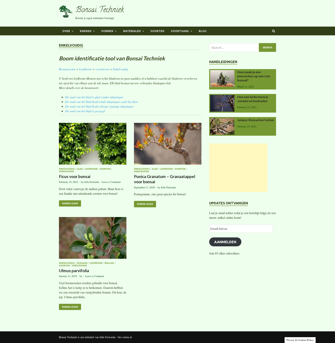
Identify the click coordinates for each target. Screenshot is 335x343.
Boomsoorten (67, 69)
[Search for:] (242, 47)
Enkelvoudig (120, 69)
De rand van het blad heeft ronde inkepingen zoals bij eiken (101, 102)
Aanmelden (225, 242)
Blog (202, 31)
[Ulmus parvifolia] (92, 238)
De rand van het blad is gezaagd (85, 111)
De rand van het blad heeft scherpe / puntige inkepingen (99, 106)
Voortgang (180, 31)
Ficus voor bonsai (74, 176)
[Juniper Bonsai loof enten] (222, 120)
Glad (80, 169)
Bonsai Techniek (99, 10)
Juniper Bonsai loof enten (255, 120)
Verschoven (66, 171)
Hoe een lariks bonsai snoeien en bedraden (252, 99)
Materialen (132, 31)
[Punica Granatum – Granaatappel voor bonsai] (167, 144)
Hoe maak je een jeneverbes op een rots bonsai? (253, 76)
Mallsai (109, 263)
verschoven (102, 69)
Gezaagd (82, 263)
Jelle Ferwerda (91, 182)
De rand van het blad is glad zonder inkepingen (94, 97)
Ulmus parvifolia (74, 270)
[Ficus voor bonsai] (92, 144)
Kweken (85, 31)
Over (66, 31)
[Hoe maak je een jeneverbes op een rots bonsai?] (222, 72)
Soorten (157, 31)
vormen (107, 31)
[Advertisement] (238, 167)
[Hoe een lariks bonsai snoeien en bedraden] (222, 97)
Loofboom (85, 69)
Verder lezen (70, 203)
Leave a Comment (111, 182)
